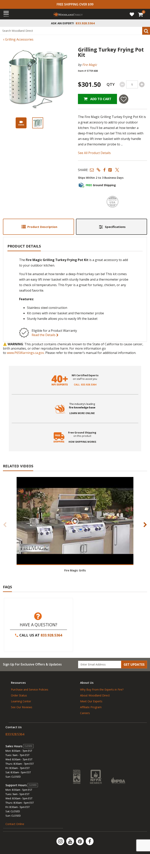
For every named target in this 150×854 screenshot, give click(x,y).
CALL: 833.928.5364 (85, 384)
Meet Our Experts (91, 701)
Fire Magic (89, 65)
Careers (85, 713)
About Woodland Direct (95, 695)
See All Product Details (94, 153)
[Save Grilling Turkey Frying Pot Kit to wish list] (123, 99)
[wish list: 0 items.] (132, 14)
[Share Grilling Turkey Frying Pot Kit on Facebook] (104, 169)
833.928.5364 (51, 635)
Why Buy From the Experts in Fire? (101, 689)
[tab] (38, 227)
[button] (92, 169)
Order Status (19, 695)
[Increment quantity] (142, 84)
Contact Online (14, 824)
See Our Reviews (21, 707)
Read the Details (44, 335)
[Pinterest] (80, 841)
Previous (5, 524)
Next (145, 524)
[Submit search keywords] (146, 31)
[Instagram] (60, 841)
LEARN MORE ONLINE (82, 413)
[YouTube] (70, 841)
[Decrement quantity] (122, 84)
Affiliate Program (91, 707)
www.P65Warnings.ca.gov (25, 353)
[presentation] (37, 122)
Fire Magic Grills (75, 570)
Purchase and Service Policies (29, 689)
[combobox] (75, 31)
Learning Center (21, 701)
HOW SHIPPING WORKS (82, 441)
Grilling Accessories (18, 39)
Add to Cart (100, 99)
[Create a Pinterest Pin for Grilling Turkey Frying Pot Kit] (110, 169)
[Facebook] (89, 841)
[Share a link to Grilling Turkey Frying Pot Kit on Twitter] (117, 169)
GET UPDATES (134, 664)
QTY (111, 84)
